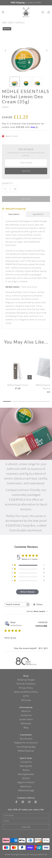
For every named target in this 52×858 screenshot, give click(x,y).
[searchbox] (15, 604)
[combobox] (37, 611)
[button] (5, 50)
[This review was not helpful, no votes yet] (45, 648)
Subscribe (26, 827)
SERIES (11, 22)
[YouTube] (29, 802)
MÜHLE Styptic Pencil (17, 385)
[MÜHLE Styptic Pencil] (18, 365)
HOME (4, 22)
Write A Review (27, 592)
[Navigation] (3, 12)
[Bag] (49, 12)
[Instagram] (23, 802)
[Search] (43, 12)
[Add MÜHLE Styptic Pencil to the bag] (29, 377)
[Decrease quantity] (5, 189)
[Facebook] (16, 802)
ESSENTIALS (20, 22)
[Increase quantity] (15, 189)
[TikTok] (36, 802)
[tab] (14, 214)
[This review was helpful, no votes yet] (40, 648)
